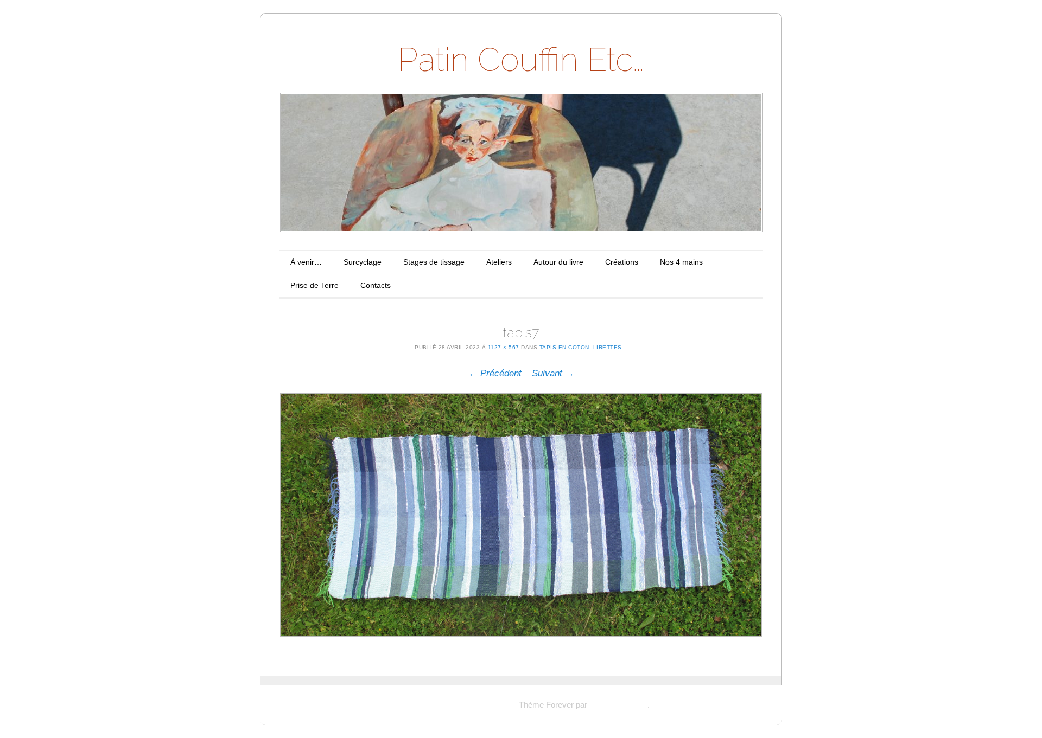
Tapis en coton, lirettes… (583, 347)
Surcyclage (363, 262)
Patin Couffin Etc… (521, 60)
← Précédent (495, 373)
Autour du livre (558, 262)
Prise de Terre (314, 285)
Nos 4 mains (681, 262)
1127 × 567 (503, 347)
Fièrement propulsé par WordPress (454, 704)
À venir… (306, 262)
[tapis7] (521, 514)
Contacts (375, 285)
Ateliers (499, 262)
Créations (621, 262)
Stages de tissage (434, 262)
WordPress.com (618, 704)
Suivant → (553, 373)
